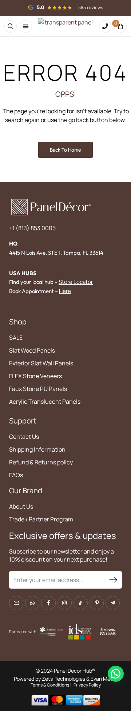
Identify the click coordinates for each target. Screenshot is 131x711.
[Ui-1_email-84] (16, 603)
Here (65, 291)
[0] (120, 26)
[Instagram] (64, 603)
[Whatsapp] (32, 603)
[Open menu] (26, 26)
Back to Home (65, 150)
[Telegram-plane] (113, 603)
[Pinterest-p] (97, 603)
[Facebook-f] (48, 603)
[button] (116, 674)
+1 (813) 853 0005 (32, 228)
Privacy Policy (87, 685)
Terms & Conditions (50, 685)
